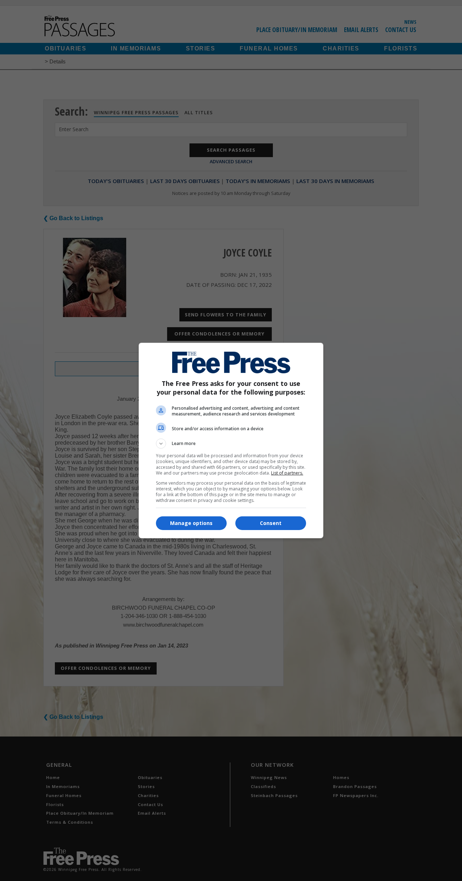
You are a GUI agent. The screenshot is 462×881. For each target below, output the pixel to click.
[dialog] (231, 440)
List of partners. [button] (287, 473)
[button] (231, 444)
